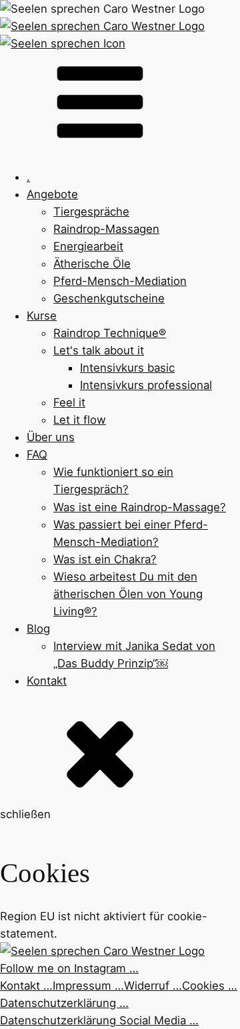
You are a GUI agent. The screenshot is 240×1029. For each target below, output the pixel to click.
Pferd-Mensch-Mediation (120, 281)
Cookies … (209, 985)
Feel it (69, 402)
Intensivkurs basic (127, 367)
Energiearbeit (88, 246)
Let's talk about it (98, 350)
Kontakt (47, 680)
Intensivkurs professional (146, 385)
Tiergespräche (91, 211)
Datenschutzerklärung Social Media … (99, 1020)
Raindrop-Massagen (106, 229)
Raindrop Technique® (109, 333)
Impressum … (88, 985)
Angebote (52, 194)
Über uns (51, 437)
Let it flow (79, 419)
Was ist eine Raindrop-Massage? (139, 507)
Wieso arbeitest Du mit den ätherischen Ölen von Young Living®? (128, 594)
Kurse (42, 315)
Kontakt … (26, 985)
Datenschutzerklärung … (64, 1003)
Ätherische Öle (92, 263)
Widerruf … (153, 985)
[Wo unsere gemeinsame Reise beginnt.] (102, 8)
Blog (38, 628)
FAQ (37, 454)
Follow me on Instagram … (69, 968)
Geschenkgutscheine (109, 298)
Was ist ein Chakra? (105, 559)
